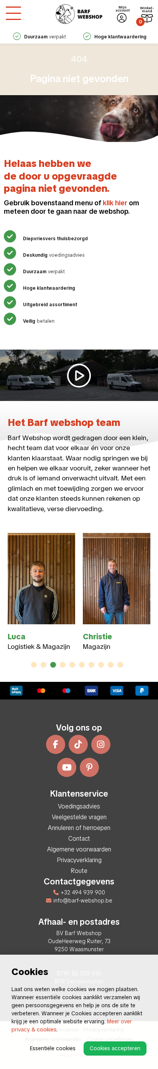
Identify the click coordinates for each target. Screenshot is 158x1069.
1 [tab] (34, 665)
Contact (79, 839)
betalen (38, 321)
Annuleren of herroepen (79, 828)
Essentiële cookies (53, 1048)
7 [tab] (92, 665)
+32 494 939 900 (83, 892)
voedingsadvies (53, 255)
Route (79, 871)
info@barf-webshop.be (82, 900)
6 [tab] (82, 665)
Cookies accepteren (115, 1048)
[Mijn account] (122, 18)
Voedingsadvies (79, 806)
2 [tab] (43, 665)
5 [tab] (72, 665)
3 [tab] (53, 665)
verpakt (44, 272)
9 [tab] (111, 665)
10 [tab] (120, 665)
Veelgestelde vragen (79, 817)
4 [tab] (63, 665)
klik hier (115, 202)
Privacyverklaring (79, 860)
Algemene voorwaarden (79, 849)
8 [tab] (101, 665)
